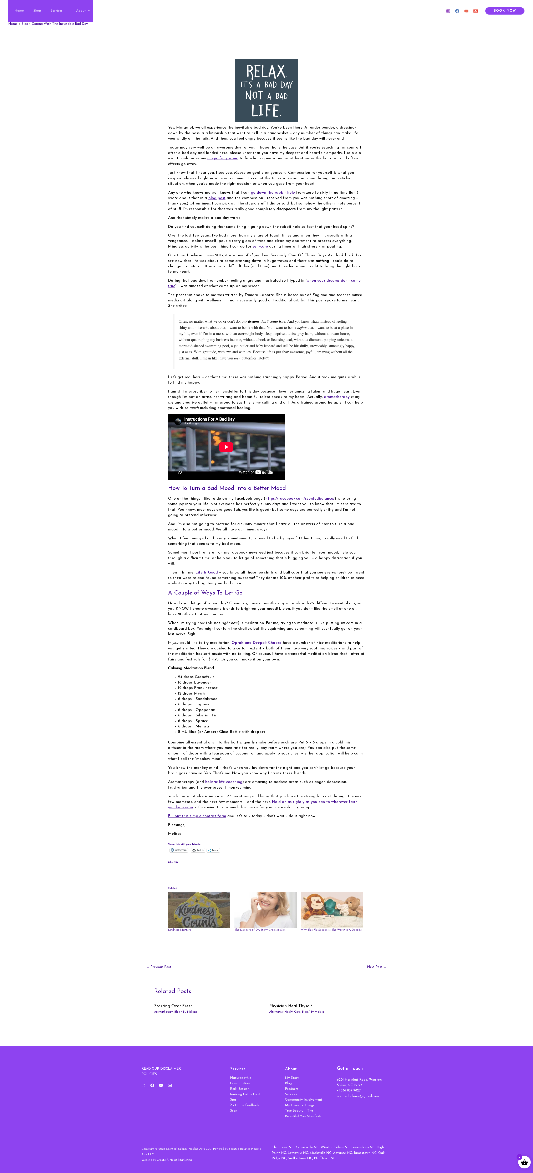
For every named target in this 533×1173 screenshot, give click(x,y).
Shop (37, 10)
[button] (64, 11)
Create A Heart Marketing (174, 1160)
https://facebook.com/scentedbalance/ (300, 499)
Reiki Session (239, 1089)
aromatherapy (337, 397)
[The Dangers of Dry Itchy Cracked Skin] (265, 910)
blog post (216, 198)
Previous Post (158, 967)
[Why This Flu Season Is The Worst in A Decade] (332, 910)
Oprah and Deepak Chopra (256, 643)
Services (56, 10)
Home (19, 10)
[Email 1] (475, 11)
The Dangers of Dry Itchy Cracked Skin (259, 929)
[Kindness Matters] (199, 910)
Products (291, 1089)
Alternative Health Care (284, 1011)
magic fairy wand (222, 158)
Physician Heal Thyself (290, 1006)
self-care (260, 247)
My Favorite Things (299, 1105)
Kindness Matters (179, 929)
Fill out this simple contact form (197, 816)
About (81, 10)
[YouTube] (466, 11)
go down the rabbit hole (273, 193)
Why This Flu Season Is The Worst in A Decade (331, 929)
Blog (177, 1011)
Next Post (377, 967)
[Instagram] (448, 11)
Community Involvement (303, 1099)
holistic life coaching (223, 782)
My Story (292, 1078)
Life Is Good (206, 573)
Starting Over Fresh (173, 1006)
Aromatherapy (163, 1011)
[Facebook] (457, 11)
